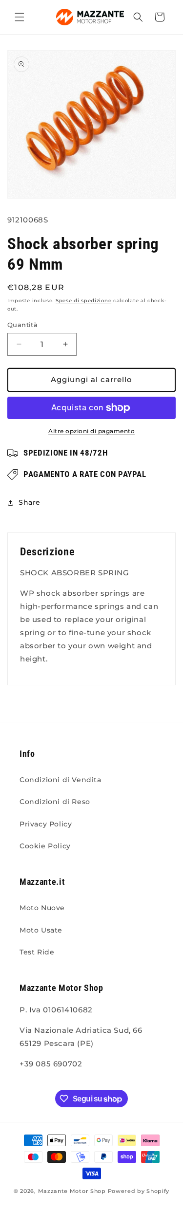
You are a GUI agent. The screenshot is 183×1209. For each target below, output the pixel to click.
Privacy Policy (46, 824)
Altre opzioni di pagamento (91, 431)
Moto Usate (41, 930)
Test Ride (37, 952)
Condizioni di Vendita (61, 779)
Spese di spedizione (83, 300)
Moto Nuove (42, 907)
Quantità (22, 325)
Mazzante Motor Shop (73, 1191)
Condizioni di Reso (55, 801)
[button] (19, 17)
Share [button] (30, 502)
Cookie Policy (45, 846)
